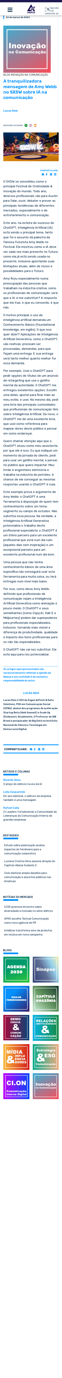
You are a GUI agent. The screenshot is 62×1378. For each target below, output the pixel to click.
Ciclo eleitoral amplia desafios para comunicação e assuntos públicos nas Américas (27, 877)
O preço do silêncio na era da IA (22, 782)
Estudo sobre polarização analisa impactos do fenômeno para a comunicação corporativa (24, 849)
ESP (35, 125)
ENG (31, 125)
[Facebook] (46, 174)
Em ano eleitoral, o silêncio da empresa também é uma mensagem (27, 796)
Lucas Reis (10, 110)
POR (26, 125)
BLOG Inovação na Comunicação (25, 74)
